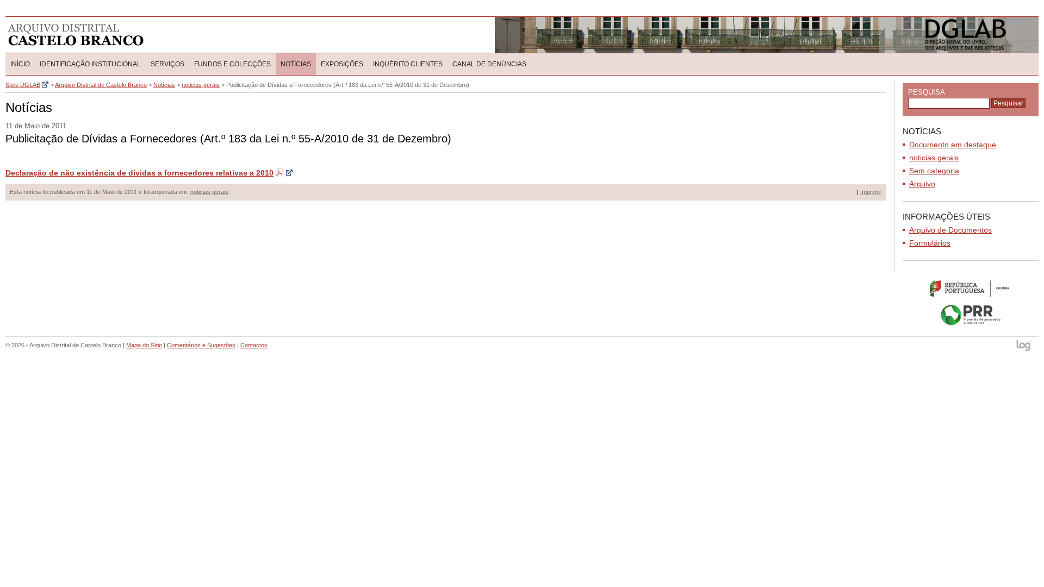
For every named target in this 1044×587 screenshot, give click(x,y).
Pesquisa (926, 92)
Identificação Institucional (90, 64)
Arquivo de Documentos (950, 230)
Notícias (296, 64)
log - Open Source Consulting (1024, 346)
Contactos (254, 345)
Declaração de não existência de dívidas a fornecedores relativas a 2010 (139, 172)
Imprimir (870, 192)
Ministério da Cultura (971, 288)
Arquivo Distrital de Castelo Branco (75, 35)
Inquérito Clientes (408, 64)
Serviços (167, 64)
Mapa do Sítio (144, 345)
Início (20, 64)
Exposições (342, 64)
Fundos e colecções (232, 64)
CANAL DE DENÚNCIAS (489, 64)
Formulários (929, 243)
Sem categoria (934, 170)
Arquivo (922, 183)
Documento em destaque (952, 144)
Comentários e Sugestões (201, 345)
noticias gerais (209, 192)
